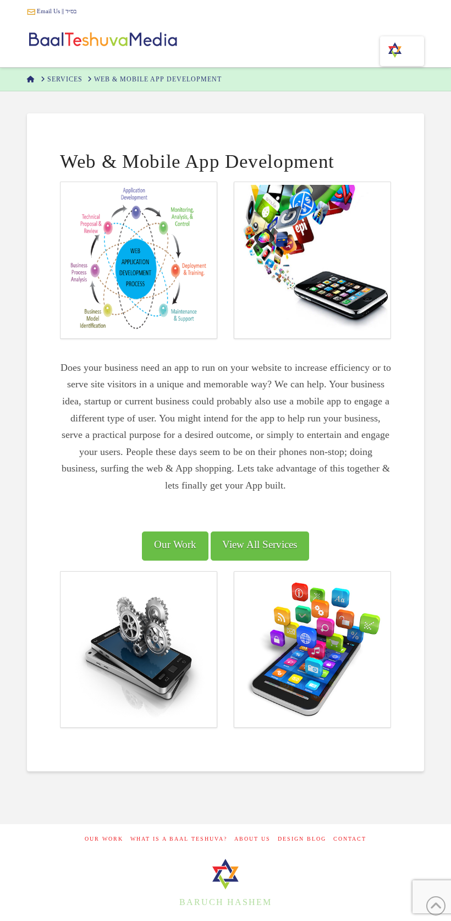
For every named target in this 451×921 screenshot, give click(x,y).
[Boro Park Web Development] (225, 873)
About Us (252, 839)
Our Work (175, 544)
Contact (349, 839)
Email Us (47, 11)
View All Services (259, 544)
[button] (402, 51)
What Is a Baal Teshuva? (178, 839)
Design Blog (302, 839)
